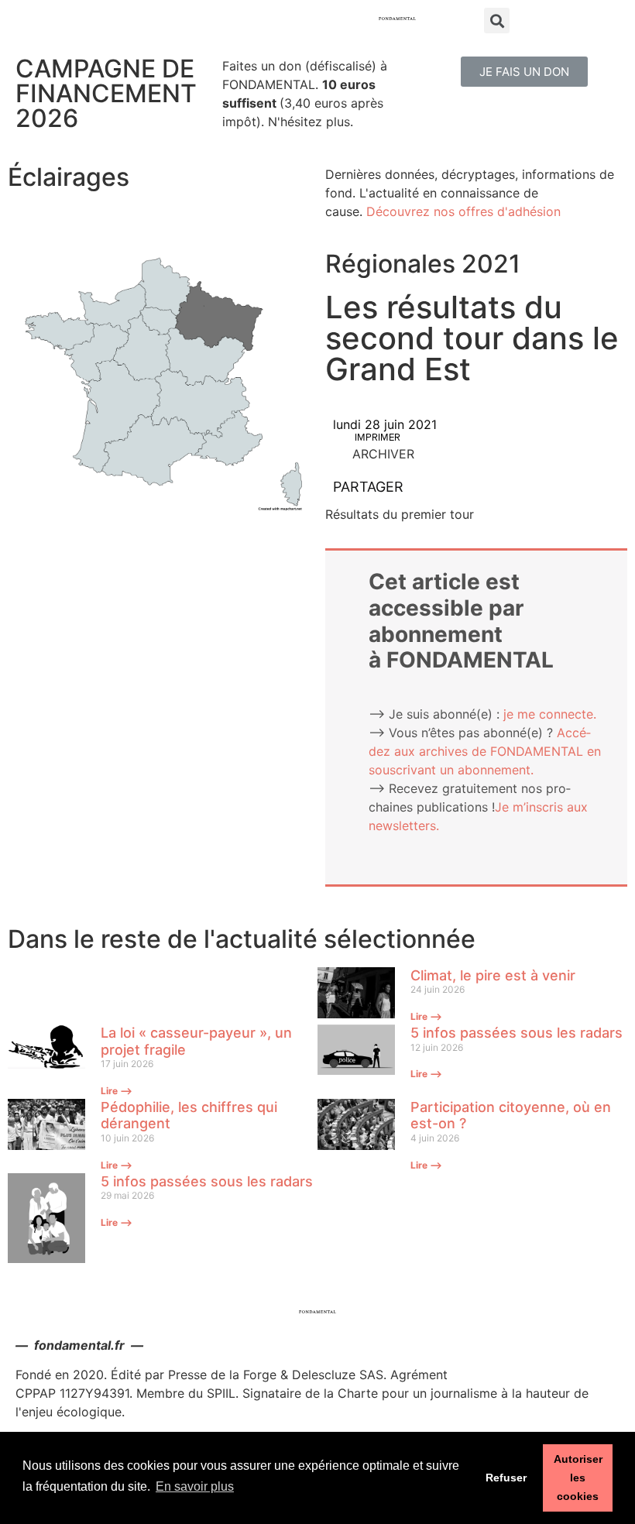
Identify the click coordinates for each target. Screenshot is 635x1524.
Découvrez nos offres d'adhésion (463, 211)
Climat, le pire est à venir (492, 975)
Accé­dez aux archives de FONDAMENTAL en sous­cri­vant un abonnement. (485, 751)
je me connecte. (549, 714)
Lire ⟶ (426, 1016)
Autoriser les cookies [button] (578, 1477)
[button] (524, 72)
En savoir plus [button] (195, 1486)
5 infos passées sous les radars (516, 1033)
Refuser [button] (506, 1477)
